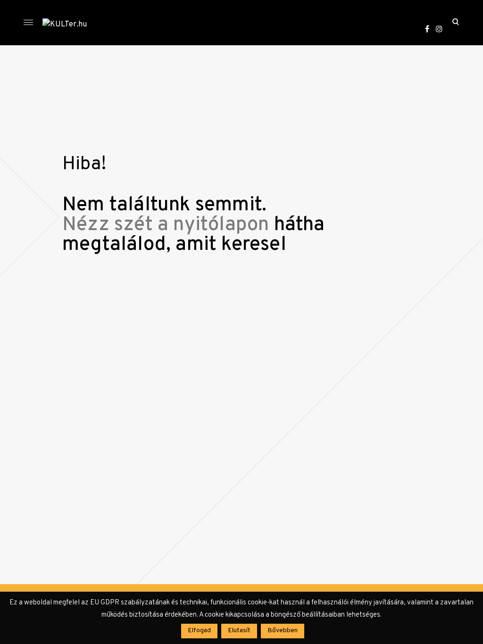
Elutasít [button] (239, 631)
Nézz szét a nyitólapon (165, 225)
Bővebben (282, 631)
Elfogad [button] (199, 631)
